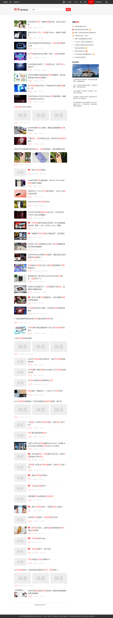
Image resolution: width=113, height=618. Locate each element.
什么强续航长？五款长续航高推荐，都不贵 (38, 401)
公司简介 (45, 616)
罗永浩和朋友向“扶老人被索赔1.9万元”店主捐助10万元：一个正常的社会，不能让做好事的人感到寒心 (85, 104)
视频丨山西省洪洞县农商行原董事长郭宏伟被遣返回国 (86, 32)
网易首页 (6, 2)
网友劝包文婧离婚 (80, 48)
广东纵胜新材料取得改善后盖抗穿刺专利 (33, 318)
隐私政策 (65, 616)
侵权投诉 (92, 616)
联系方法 (50, 616)
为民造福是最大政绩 (80, 26)
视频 (29, 174)
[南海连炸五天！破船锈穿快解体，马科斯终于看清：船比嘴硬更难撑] (85, 70)
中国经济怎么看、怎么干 (81, 35)
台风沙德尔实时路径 (80, 57)
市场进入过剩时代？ (39, 559)
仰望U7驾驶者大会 (80, 51)
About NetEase (38, 616)
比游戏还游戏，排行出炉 (43, 517)
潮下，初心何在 (41, 549)
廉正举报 (87, 616)
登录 (91, 2)
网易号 (30, 27)
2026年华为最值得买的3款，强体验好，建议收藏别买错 (39, 149)
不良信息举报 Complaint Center (76, 616)
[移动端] (64, 2)
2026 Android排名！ (39, 201)
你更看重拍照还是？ (41, 496)
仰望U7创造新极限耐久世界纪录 (83, 39)
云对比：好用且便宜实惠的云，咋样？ (36, 570)
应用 (10, 2)
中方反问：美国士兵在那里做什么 (84, 42)
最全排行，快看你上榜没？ (47, 507)
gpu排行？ (39, 486)
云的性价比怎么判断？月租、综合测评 (46, 54)
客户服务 (60, 616)
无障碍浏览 (16, 2)
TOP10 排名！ (23, 107)
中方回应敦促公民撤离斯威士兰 (83, 54)
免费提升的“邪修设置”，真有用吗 (48, 233)
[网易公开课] (69, 2)
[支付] (81, 2)
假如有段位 (39, 475)
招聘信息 (55, 616)
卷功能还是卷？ (38, 433)
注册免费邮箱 (98, 2)
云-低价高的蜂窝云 (40, 380)
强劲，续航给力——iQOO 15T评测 (45, 391)
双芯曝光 (38, 170)
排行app (38, 538)
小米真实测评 (23, 338)
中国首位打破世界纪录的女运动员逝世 (85, 45)
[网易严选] (76, 2)
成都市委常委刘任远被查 (81, 29)
